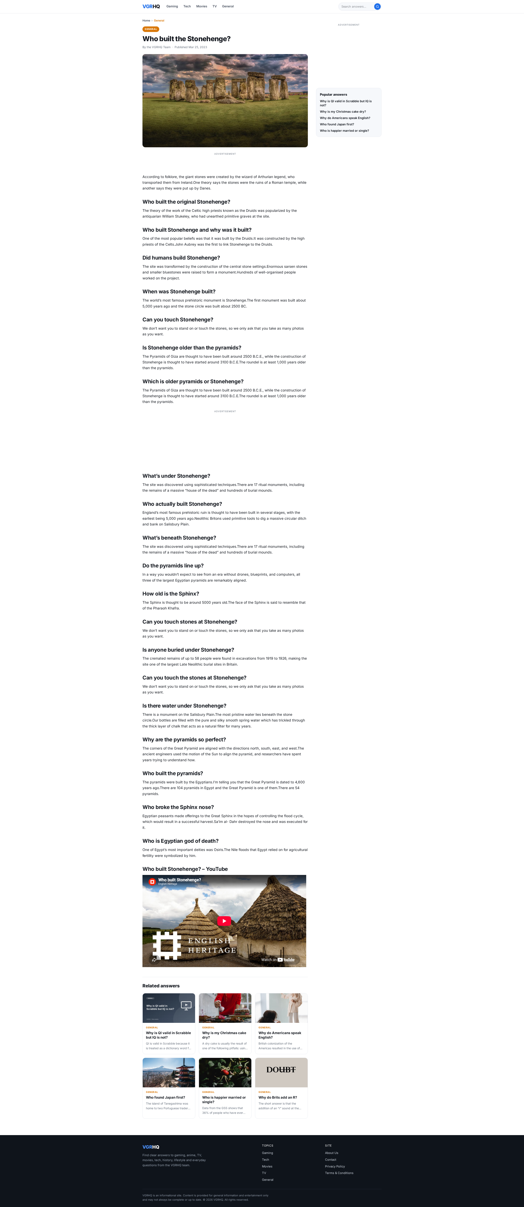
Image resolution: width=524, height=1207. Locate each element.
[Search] (377, 6)
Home (146, 20)
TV (214, 6)
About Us (331, 1153)
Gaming (172, 6)
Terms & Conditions (339, 1173)
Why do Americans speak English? (345, 118)
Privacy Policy (335, 1166)
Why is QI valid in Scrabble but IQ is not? (346, 103)
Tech (187, 6)
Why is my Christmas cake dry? (343, 111)
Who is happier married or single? (344, 131)
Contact (330, 1160)
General (228, 6)
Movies (201, 6)
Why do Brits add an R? (278, 1097)
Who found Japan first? (165, 1097)
